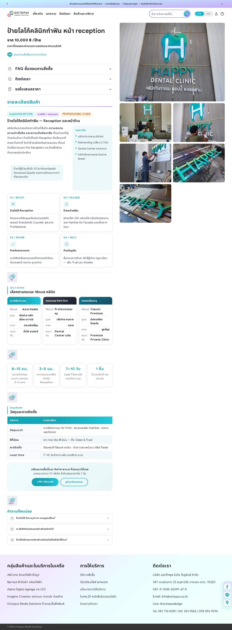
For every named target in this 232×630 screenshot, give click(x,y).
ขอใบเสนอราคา (28, 89)
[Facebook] (227, 586)
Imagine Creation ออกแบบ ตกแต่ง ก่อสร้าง (35, 596)
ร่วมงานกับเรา (89, 603)
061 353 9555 (187, 611)
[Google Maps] (227, 602)
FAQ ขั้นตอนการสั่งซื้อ (34, 68)
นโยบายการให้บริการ (93, 589)
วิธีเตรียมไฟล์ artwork (94, 582)
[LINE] (227, 594)
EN (208, 13)
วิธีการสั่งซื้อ (87, 575)
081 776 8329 (167, 611)
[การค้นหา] (187, 14)
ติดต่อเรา (22, 79)
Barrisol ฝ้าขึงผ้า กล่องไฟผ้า (24, 582)
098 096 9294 (208, 611)
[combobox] (167, 14)
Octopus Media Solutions (28, 626)
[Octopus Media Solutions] (18, 14)
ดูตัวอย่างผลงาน (74, 481)
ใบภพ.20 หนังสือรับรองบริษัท (98, 596)
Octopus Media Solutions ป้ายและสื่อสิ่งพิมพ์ (35, 603)
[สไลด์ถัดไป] (222, 4)
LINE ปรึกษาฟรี (45, 481)
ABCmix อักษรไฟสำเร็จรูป (23, 575)
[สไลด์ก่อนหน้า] (7, 4)
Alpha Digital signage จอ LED (26, 589)
